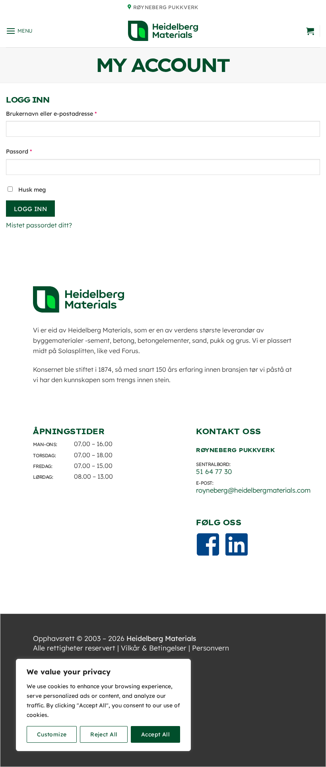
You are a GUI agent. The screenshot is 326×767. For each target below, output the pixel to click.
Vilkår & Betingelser (153, 647)
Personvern (210, 647)
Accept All (155, 734)
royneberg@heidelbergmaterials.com (253, 490)
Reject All (103, 734)
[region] (103, 705)
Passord (30, 151)
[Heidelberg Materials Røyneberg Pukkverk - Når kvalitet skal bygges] (163, 31)
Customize (52, 734)
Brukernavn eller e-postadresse (62, 113)
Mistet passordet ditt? (39, 225)
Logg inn (30, 209)
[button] (19, 31)
